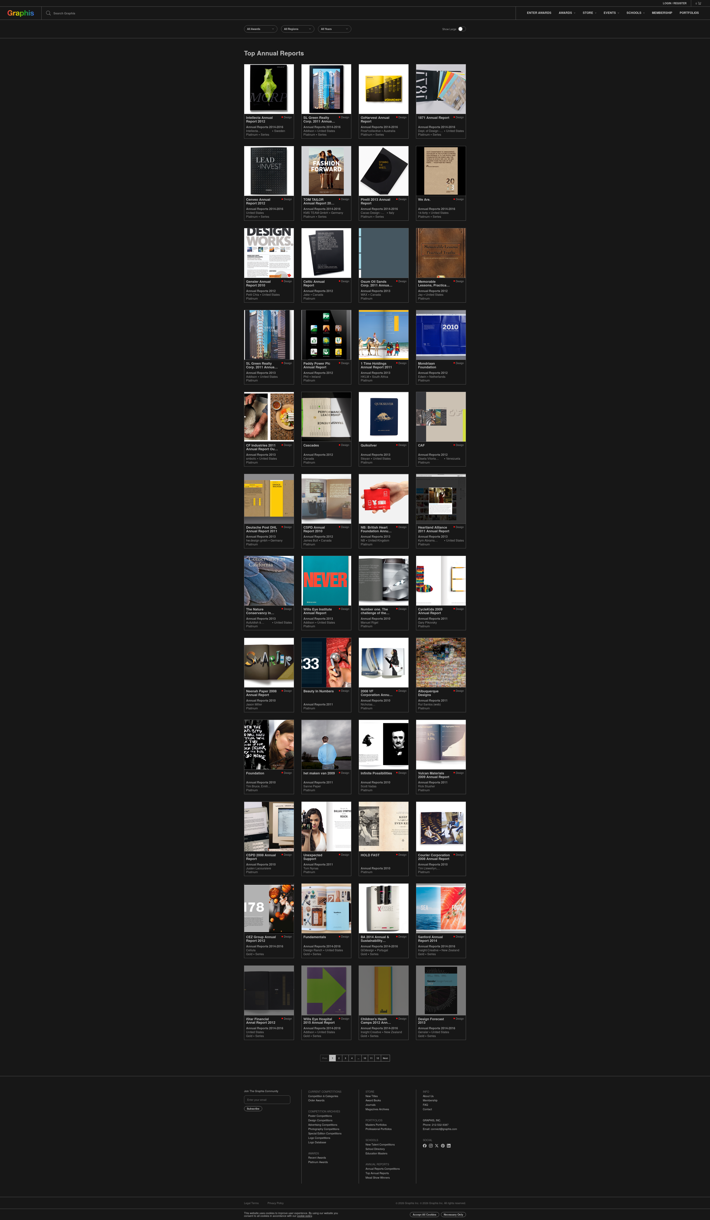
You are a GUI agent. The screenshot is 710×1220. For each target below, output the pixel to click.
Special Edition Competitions (325, 1133)
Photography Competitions (323, 1129)
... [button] (358, 1058)
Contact (427, 1109)
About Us (428, 1096)
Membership (430, 1100)
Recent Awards (317, 1157)
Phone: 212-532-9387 (436, 1124)
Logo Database (317, 1142)
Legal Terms (251, 1203)
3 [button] (345, 1058)
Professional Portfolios (379, 1129)
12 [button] (377, 1058)
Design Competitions (320, 1120)
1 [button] (332, 1058)
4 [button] (352, 1058)
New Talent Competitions (380, 1144)
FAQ (425, 1105)
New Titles (372, 1096)
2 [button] (339, 1058)
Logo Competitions (319, 1138)
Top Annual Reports (377, 1173)
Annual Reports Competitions (383, 1168)
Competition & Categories (323, 1096)
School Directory (375, 1149)
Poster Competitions (320, 1116)
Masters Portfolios (376, 1124)
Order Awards (316, 1100)
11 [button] (371, 1058)
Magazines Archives (377, 1109)
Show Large (449, 29)
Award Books (373, 1100)
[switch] (462, 29)
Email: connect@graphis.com (440, 1129)
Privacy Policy (276, 1203)
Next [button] (385, 1058)
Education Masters (376, 1153)
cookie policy (304, 1216)
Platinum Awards (318, 1162)
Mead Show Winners (378, 1177)
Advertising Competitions (322, 1124)
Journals (371, 1105)
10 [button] (365, 1058)
